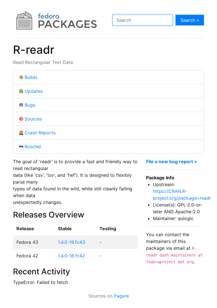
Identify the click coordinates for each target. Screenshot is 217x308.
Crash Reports (40, 132)
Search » (190, 20)
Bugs (30, 105)
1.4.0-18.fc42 (71, 256)
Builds (31, 77)
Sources (33, 119)
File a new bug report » (171, 161)
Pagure (121, 296)
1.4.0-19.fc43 (71, 242)
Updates (34, 91)
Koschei (33, 146)
